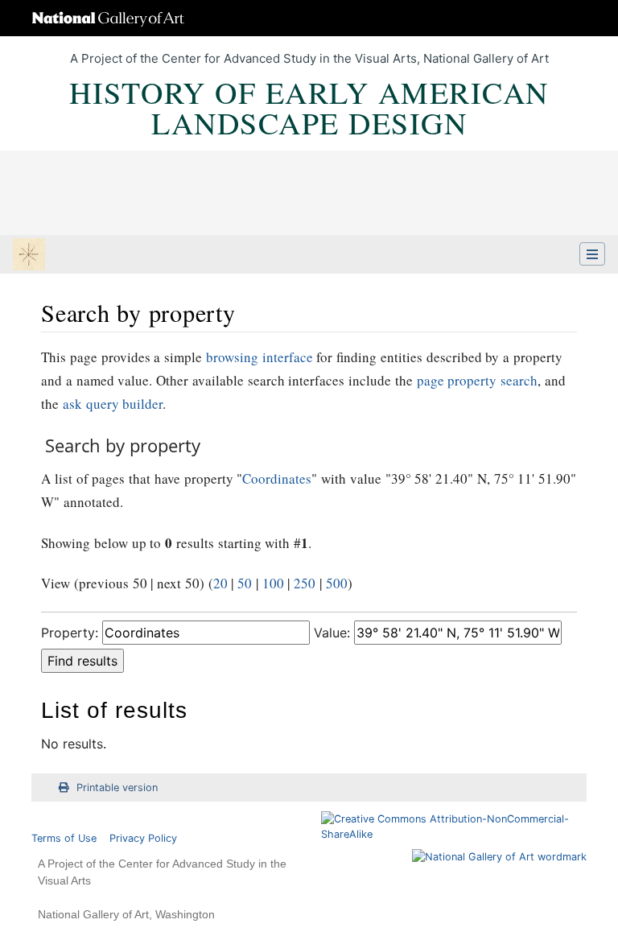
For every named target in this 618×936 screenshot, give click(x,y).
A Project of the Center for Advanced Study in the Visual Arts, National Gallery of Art (309, 58)
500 (337, 583)
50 (244, 583)
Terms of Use (64, 838)
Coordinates (276, 478)
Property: (69, 633)
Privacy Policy (143, 838)
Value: (332, 633)
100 (273, 583)
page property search (477, 380)
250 (304, 583)
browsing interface (259, 357)
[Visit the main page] (29, 256)
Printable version (117, 787)
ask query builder (113, 403)
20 (220, 583)
